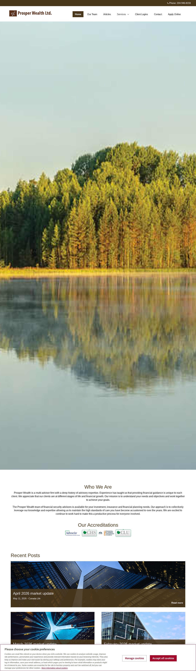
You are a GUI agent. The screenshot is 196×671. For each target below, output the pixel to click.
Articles (107, 14)
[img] (98, 235)
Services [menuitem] (121, 15)
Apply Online (174, 14)
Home (78, 14)
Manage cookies (134, 658)
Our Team (92, 14)
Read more (177, 602)
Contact (158, 14)
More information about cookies (54, 668)
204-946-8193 (184, 3)
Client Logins (141, 14)
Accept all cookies (163, 658)
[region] (98, 657)
